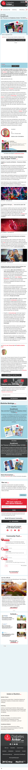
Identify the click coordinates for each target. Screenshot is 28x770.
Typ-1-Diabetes (18, 277)
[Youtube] (16, 531)
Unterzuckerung (12, 313)
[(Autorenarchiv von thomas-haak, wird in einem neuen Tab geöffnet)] (14, 352)
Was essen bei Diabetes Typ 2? (13, 710)
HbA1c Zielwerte (4, 726)
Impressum (17, 751)
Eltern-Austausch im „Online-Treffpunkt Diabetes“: (8, 635)
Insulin (2, 97)
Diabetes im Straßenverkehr (13, 700)
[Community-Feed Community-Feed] (18, 571)
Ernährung (14, 9)
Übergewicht (6, 278)
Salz (4, 242)
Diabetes (5, 72)
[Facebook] (8, 531)
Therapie (23, 213)
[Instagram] (12, 531)
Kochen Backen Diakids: (8, 618)
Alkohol (20, 111)
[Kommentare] (20, 375)
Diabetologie (14, 95)
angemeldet (7, 476)
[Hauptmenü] (26, 5)
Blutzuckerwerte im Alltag (13, 726)
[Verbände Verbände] (17, 641)
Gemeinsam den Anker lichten (7, 699)
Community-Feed (6, 9)
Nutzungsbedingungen (14, 757)
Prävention (24, 370)
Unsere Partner (20, 747)
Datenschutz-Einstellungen (19, 754)
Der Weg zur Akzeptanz (6, 718)
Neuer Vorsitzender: (7, 627)
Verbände (4, 751)
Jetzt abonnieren (14, 398)
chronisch (11, 88)
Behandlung (22, 9)
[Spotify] (19, 531)
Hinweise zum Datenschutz (7, 391)
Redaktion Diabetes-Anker (19, 37)
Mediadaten (10, 751)
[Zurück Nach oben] (1, 768)
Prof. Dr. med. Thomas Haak (8, 345)
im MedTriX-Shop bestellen (19, 153)
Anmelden (23, 2)
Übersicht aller (13, 641)
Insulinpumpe (14, 300)
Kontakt (24, 751)
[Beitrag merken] (11, 40)
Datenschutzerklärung (7, 754)
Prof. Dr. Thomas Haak (8, 37)
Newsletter (12, 747)
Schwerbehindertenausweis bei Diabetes (9, 728)
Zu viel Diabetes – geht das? (16, 720)
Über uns (6, 747)
